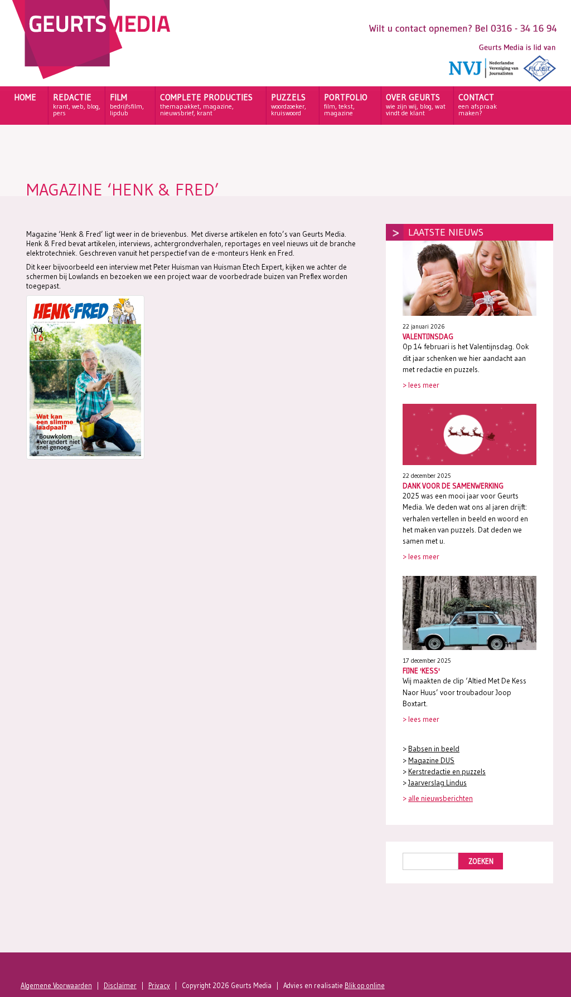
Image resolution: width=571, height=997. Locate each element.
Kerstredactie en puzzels (447, 771)
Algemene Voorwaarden (56, 985)
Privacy (159, 985)
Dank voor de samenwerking (453, 485)
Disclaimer (120, 985)
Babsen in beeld (433, 749)
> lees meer (421, 385)
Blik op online (365, 985)
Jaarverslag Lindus (437, 783)
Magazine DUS (431, 760)
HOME (25, 97)
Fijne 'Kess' (421, 670)
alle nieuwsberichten (440, 798)
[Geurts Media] (94, 76)
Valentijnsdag (428, 336)
